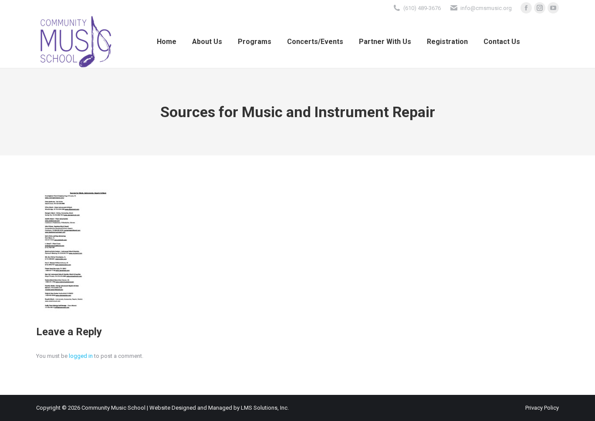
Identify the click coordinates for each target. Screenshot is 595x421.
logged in (81, 356)
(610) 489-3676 (422, 8)
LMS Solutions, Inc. (265, 407)
